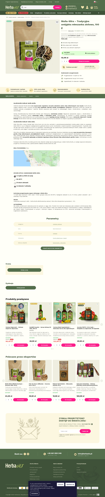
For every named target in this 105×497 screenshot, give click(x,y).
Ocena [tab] (31, 96)
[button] (12, 345)
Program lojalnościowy (12, 2)
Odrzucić (60, 484)
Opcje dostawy (91, 53)
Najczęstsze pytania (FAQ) (59, 469)
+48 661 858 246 (89, 66)
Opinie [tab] (37, 96)
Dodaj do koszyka (84, 61)
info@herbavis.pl (85, 454)
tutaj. (37, 490)
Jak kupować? (33, 472)
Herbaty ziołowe (57, 224)
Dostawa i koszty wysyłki (36, 467)
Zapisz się (85, 431)
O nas (50, 2)
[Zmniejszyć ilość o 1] (62, 61)
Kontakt (57, 2)
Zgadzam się (70, 484)
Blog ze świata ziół (41, 2)
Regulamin (32, 474)
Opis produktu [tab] (10, 96)
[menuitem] (11, 13)
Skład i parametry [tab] (21, 96)
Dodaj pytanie (21, 287)
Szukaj (57, 7)
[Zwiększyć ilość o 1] (67, 61)
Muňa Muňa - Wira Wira (59, 243)
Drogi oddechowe (58, 238)
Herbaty (55, 233)
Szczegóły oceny (79, 30)
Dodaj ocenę (24, 270)
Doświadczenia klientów (59, 472)
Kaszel (65, 238)
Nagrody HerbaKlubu (81, 472)
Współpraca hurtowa (27, 2)
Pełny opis (64, 38)
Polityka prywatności (35, 476)
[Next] (102, 324)
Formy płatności (34, 469)
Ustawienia (34, 493)
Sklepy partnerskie (57, 476)
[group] (17, 381)
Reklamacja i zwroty (34, 479)
